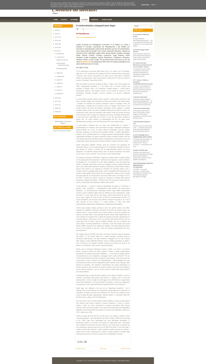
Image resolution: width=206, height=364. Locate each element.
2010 (56, 105)
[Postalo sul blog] (81, 342)
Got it (153, 5)
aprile (58, 86)
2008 (56, 111)
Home (56, 19)
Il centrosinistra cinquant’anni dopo (62, 64)
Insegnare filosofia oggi (140, 150)
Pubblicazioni (107, 19)
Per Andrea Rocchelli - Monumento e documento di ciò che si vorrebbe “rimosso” (142, 65)
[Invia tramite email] (78, 342)
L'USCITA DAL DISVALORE (141, 108)
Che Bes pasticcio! (61, 68)
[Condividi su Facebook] (86, 342)
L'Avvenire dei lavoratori (74, 10)
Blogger (63, 123)
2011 (56, 101)
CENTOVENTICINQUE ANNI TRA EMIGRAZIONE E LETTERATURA (143, 165)
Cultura (84, 19)
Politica (64, 19)
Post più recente (80, 348)
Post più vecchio (125, 348)
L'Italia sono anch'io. (62, 60)
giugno (59, 80)
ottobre (59, 73)
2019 (56, 30)
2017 (56, 37)
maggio (59, 83)
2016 (56, 40)
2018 (56, 34)
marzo (59, 90)
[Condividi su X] (83, 342)
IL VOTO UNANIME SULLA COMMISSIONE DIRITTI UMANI (142, 136)
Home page (103, 348)
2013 (56, 51)
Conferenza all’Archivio (140, 97)
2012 (56, 98)
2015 (56, 44)
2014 (56, 47)
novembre (60, 57)
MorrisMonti (126, 361)
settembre (60, 76)
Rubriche (94, 19)
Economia (74, 19)
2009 (56, 108)
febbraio (59, 93)
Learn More (145, 5)
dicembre (59, 53)
